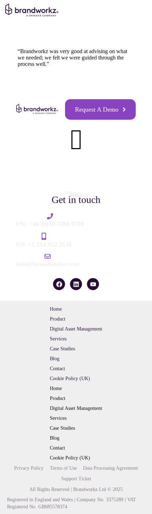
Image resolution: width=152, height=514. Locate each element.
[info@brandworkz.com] (48, 256)
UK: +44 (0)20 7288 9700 (50, 223)
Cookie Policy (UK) (70, 378)
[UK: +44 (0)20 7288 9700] (50, 216)
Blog (54, 358)
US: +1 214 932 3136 (44, 244)
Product (57, 319)
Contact (57, 368)
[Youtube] (93, 284)
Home (56, 309)
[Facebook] (59, 284)
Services (58, 338)
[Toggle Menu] (138, 12)
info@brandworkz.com (47, 263)
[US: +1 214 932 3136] (43, 236)
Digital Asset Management (76, 329)
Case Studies (62, 348)
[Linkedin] (76, 284)
